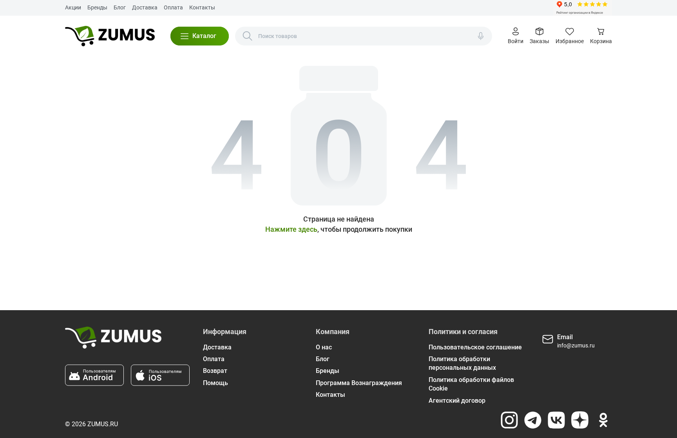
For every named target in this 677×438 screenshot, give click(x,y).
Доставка (144, 7)
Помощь (215, 383)
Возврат (215, 370)
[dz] (579, 420)
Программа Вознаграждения (359, 383)
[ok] (603, 420)
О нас (324, 347)
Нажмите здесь (291, 229)
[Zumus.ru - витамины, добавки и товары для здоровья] (110, 36)
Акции (73, 7)
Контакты (202, 7)
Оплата (173, 7)
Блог (120, 7)
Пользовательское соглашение (475, 347)
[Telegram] (532, 420)
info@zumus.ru (576, 345)
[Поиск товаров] (247, 36)
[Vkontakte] (556, 420)
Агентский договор (457, 400)
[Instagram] (509, 420)
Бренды (97, 7)
